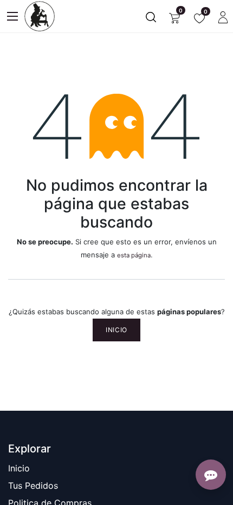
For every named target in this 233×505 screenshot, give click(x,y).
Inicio (116, 330)
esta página (134, 255)
